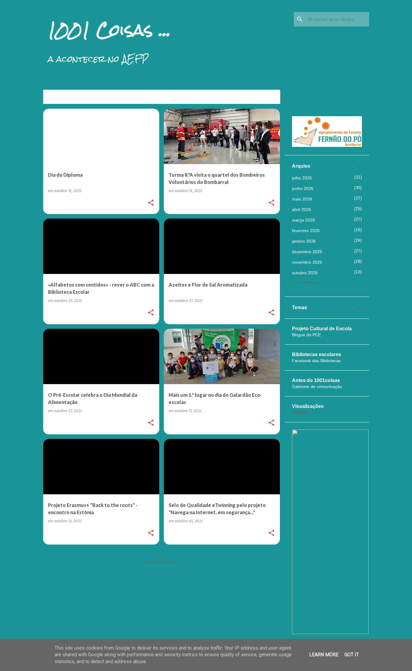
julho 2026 (302, 178)
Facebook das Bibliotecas (316, 360)
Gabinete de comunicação (317, 386)
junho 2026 (302, 188)
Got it (351, 654)
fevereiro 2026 (306, 230)
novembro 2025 (307, 262)
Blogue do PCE (306, 334)
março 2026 (303, 220)
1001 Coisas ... (109, 30)
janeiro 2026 (304, 241)
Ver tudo (266, 97)
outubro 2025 (305, 272)
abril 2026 (301, 209)
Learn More (323, 654)
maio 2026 (302, 199)
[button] (150, 203)
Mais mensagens (161, 562)
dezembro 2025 (307, 251)
